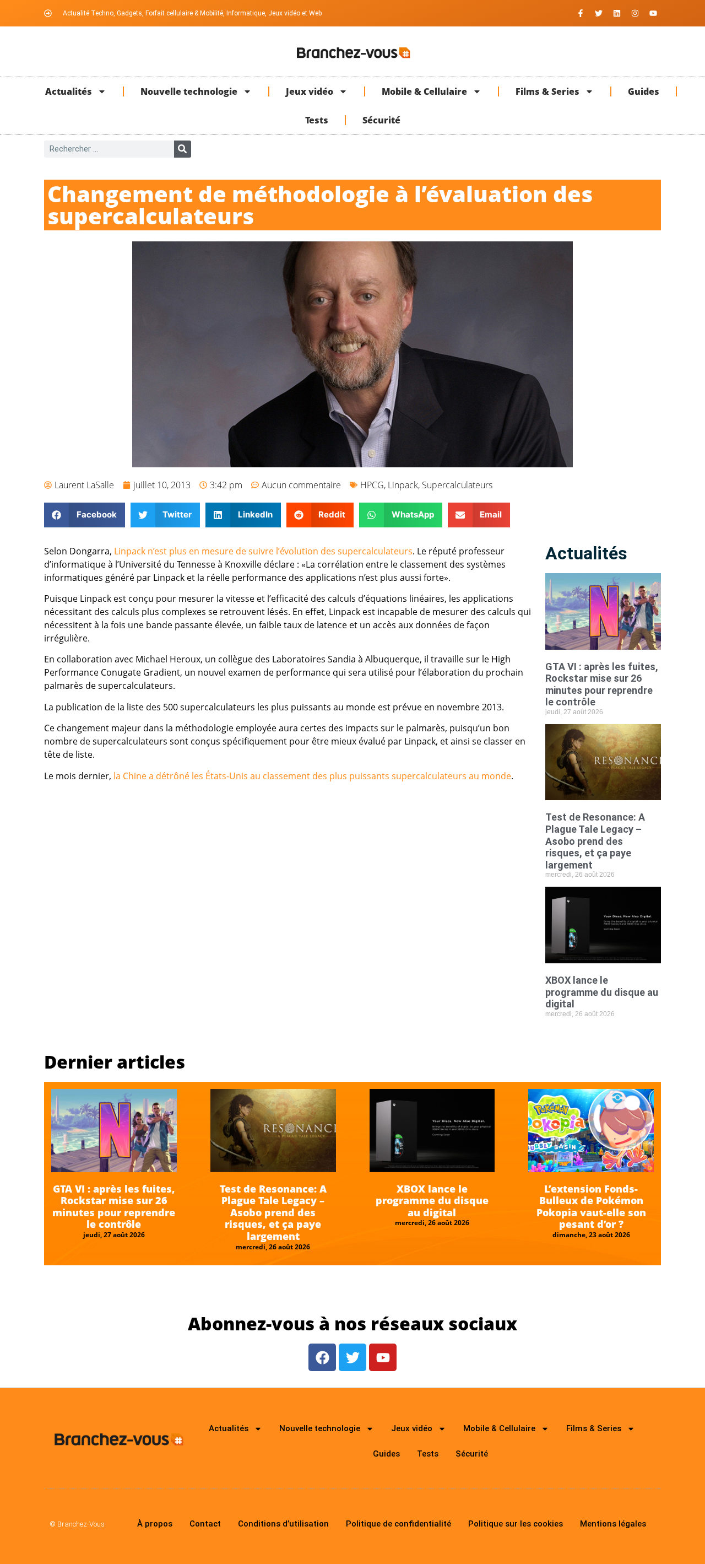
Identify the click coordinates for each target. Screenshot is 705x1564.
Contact (205, 1524)
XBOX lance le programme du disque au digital (601, 992)
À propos (154, 1524)
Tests (316, 120)
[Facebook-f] (580, 13)
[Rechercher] (182, 149)
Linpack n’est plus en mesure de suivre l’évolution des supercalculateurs (263, 551)
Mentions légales (613, 1524)
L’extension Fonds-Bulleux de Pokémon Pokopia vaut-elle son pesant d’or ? (591, 1206)
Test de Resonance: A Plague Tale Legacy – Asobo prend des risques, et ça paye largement (595, 840)
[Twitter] (598, 13)
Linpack (403, 485)
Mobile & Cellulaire (424, 91)
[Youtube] (653, 13)
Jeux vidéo (309, 91)
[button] (84, 515)
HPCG (372, 485)
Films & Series (547, 91)
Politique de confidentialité (398, 1524)
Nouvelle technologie (188, 91)
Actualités (68, 91)
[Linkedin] (617, 13)
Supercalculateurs (457, 485)
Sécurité (381, 120)
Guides (643, 91)
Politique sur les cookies (515, 1524)
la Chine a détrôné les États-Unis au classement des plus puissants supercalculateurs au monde (312, 776)
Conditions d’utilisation (283, 1524)
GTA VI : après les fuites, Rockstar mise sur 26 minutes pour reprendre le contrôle (601, 684)
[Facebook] (322, 1357)
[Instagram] (635, 13)
